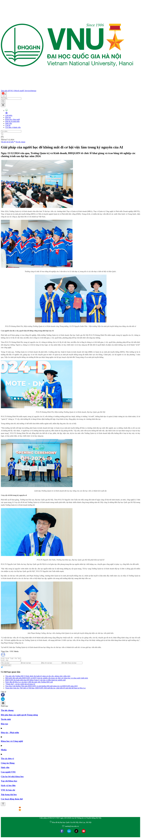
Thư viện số (5, 91)
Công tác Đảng (8, 763)
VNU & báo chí (8, 790)
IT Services (27, 91)
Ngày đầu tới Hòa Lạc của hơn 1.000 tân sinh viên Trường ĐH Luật (29, 682)
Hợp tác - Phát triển (10, 732)
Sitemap (33, 91)
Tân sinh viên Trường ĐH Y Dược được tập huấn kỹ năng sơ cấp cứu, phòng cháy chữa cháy (37, 676)
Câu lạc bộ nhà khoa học (12, 776)
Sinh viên (8, 123)
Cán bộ (7, 125)
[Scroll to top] (3, 804)
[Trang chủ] (67, 89)
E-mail (20, 91)
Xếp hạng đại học (9, 794)
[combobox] (4, 94)
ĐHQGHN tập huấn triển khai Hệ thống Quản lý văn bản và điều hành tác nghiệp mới (35, 680)
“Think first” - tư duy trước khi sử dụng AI (20, 684)
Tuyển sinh (6, 719)
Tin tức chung (20, 142)
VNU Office (13, 91)
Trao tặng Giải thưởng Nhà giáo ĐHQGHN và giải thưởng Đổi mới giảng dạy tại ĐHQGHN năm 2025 (41, 686)
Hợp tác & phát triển (12, 121)
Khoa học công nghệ (12, 119)
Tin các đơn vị (7, 758)
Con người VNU (8, 772)
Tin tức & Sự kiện (7, 142)
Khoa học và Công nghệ (12, 741)
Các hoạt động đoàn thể (12, 799)
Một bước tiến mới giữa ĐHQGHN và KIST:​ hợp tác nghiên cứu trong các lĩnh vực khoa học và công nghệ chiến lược (46, 678)
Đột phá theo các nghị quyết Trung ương (19, 715)
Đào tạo (8, 117)
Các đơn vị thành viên (13, 127)
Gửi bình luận (6, 665)
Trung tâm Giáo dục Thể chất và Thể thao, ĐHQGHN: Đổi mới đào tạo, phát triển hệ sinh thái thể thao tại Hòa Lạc (45, 688)
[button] (70, 695)
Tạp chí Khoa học (9, 781)
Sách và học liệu (8, 785)
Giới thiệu (8, 115)
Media (4, 750)
